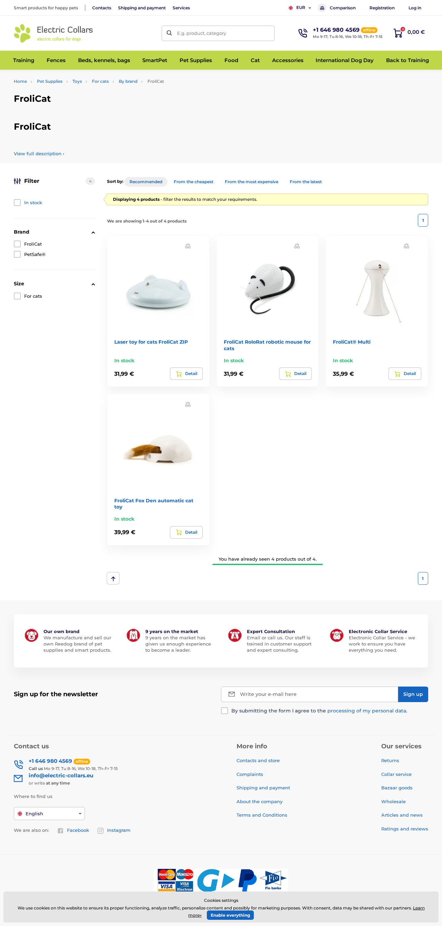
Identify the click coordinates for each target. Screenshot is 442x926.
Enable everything (230, 915)
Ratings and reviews (404, 828)
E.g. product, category (201, 33)
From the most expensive (251, 181)
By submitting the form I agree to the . (319, 711)
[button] (188, 246)
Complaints (250, 774)
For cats (100, 81)
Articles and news (402, 815)
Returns (390, 760)
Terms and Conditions (262, 815)
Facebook (78, 830)
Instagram (119, 830)
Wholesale (393, 801)
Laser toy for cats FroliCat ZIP (151, 342)
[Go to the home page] (53, 33)
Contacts (101, 7)
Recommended (145, 181)
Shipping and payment (142, 7)
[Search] (169, 33)
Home (20, 81)
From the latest (306, 181)
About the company (259, 801)
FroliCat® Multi (352, 342)
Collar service (396, 774)
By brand (128, 81)
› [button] (39, 153)
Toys (77, 81)
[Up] (113, 578)
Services (181, 7)
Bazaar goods (397, 787)
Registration (382, 7)
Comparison (343, 7)
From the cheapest (193, 181)
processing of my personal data (366, 711)
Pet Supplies (50, 81)
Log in (415, 7)
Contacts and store (258, 760)
